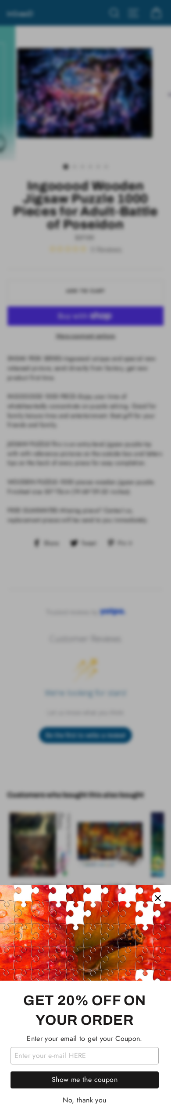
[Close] (158, 898)
